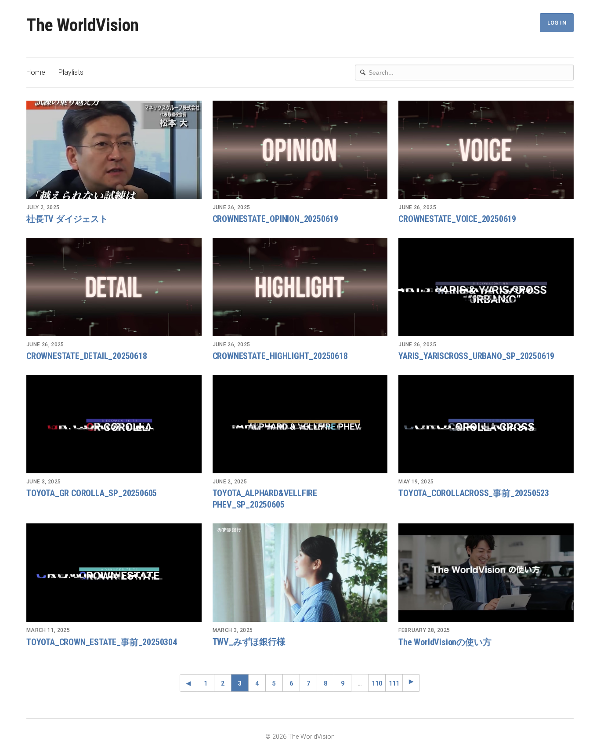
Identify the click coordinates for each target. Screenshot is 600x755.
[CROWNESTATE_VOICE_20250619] (486, 150)
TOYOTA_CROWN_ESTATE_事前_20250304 (101, 642)
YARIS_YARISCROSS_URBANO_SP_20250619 (476, 356)
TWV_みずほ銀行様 (249, 641)
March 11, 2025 (48, 630)
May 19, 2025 (416, 482)
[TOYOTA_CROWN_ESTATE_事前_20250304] (114, 572)
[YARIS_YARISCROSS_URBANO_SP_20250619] (486, 287)
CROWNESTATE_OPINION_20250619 (275, 219)
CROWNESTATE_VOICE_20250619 (457, 219)
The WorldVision (82, 25)
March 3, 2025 (233, 630)
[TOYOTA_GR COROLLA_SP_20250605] (114, 424)
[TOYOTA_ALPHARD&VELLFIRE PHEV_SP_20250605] (300, 424)
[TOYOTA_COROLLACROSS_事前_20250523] (486, 424)
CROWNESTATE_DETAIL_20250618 (86, 356)
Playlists (70, 72)
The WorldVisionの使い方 (444, 642)
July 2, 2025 (42, 207)
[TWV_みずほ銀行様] (300, 572)
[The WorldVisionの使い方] (486, 572)
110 (377, 683)
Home (35, 72)
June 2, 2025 (230, 482)
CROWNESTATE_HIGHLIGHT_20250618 (280, 356)
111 (394, 683)
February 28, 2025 (424, 630)
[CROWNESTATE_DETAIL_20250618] (114, 287)
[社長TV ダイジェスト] (114, 150)
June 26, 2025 (231, 207)
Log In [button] (556, 22)
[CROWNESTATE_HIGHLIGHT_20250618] (300, 287)
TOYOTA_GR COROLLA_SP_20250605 (91, 493)
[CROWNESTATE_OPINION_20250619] (300, 150)
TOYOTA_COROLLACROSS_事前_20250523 (473, 493)
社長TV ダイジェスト (67, 219)
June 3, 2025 (43, 482)
